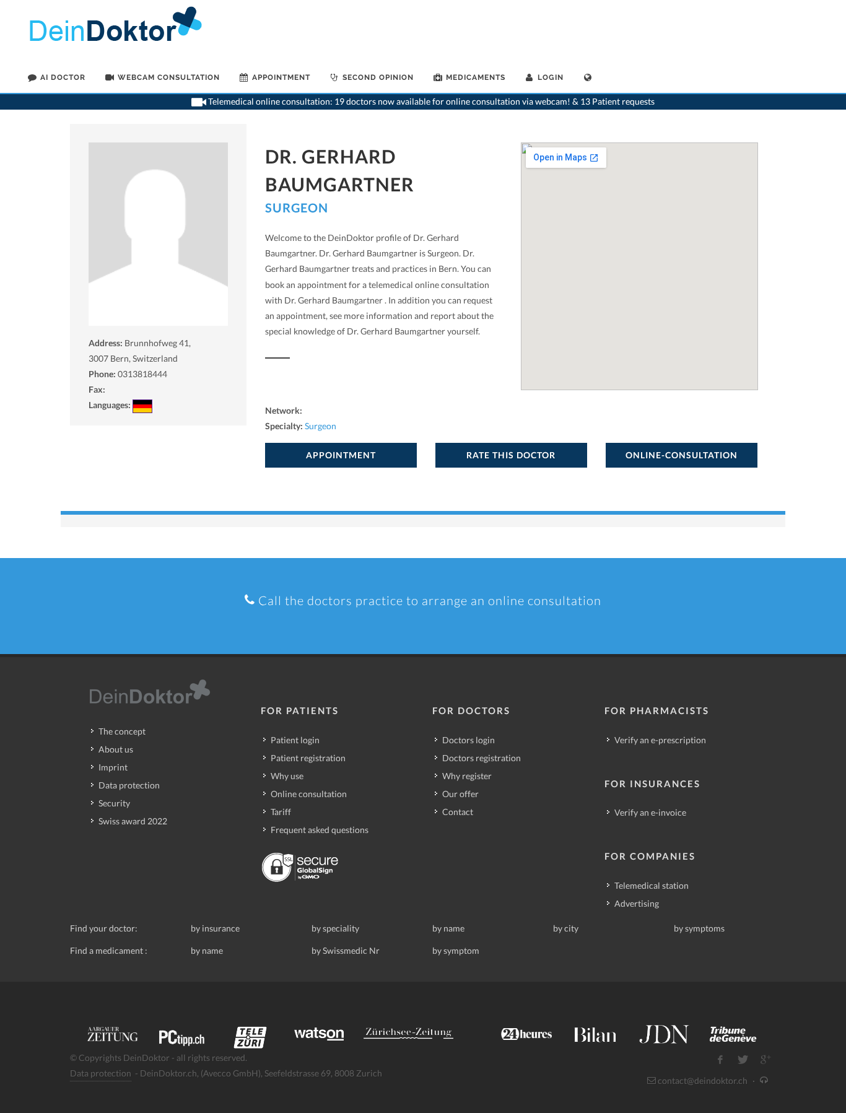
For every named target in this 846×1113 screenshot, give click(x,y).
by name (448, 928)
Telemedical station (651, 885)
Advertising (636, 903)
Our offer (460, 793)
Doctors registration (481, 758)
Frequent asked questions (319, 829)
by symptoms (699, 928)
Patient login (295, 740)
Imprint (113, 767)
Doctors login (468, 740)
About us (115, 749)
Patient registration (308, 758)
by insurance (215, 928)
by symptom (455, 950)
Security (114, 803)
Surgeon (296, 207)
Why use (287, 775)
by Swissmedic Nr (346, 950)
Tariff (281, 811)
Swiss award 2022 (132, 821)
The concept (122, 731)
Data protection (129, 785)
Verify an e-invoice (650, 812)
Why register (467, 775)
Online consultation (309, 793)
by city (565, 928)
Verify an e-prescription (660, 740)
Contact (457, 811)
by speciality (335, 928)
